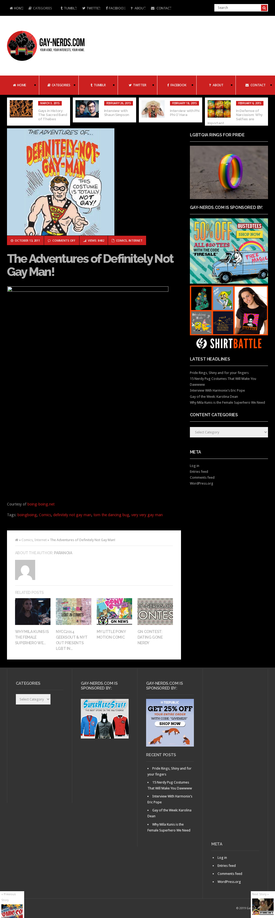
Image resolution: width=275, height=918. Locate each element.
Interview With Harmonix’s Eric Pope (217, 390)
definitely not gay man (72, 515)
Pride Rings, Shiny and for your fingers (219, 373)
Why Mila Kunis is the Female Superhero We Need (227, 402)
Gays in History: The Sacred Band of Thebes (52, 115)
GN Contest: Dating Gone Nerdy (150, 637)
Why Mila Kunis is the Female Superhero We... (32, 637)
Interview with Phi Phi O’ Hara (184, 113)
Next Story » (260, 894)
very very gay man (147, 515)
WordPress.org (201, 483)
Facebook (117, 8)
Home (15, 8)
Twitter (93, 8)
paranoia (63, 553)
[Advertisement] (235, 757)
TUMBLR (70, 8)
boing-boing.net (41, 504)
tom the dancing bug (111, 515)
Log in (194, 466)
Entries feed (199, 472)
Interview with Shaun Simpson (116, 113)
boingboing (27, 515)
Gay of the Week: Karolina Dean (214, 397)
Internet (136, 240)
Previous (11, 111)
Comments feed (202, 477)
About (140, 8)
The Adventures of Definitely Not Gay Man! (90, 265)
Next (264, 111)
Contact (164, 8)
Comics (121, 240)
